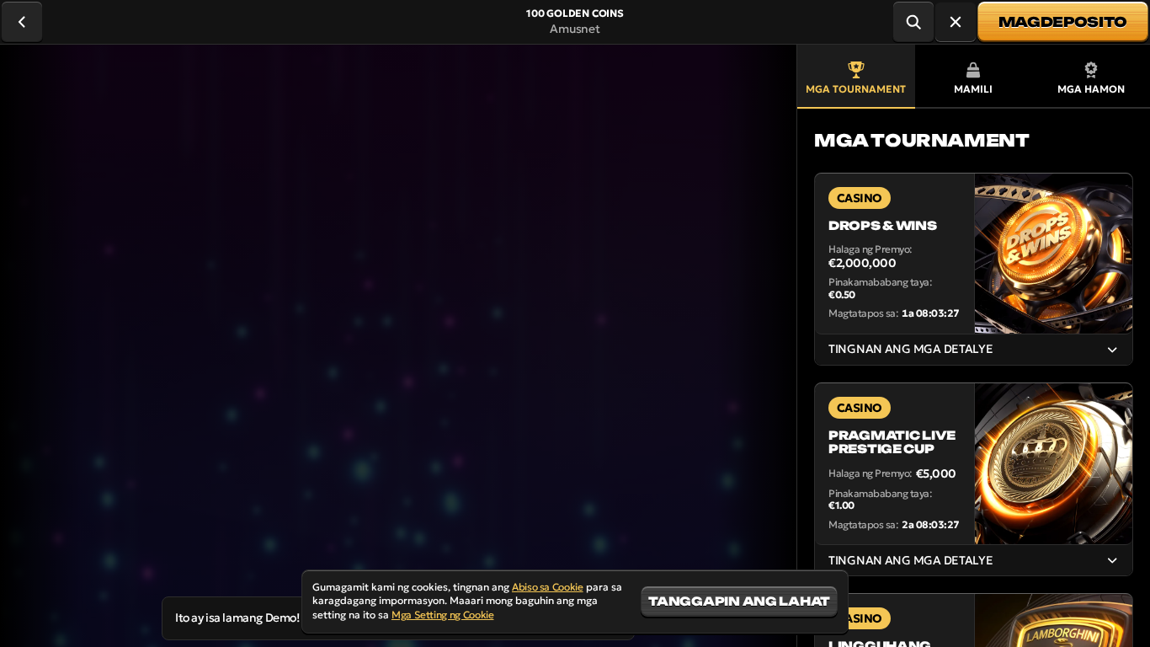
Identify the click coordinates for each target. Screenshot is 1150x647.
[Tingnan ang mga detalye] (1112, 349)
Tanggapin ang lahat (739, 601)
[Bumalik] (22, 22)
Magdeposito (1062, 21)
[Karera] (955, 22)
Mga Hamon (1091, 89)
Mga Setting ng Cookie (442, 615)
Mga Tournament (856, 89)
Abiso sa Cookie (547, 586)
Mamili (973, 89)
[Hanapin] (913, 22)
